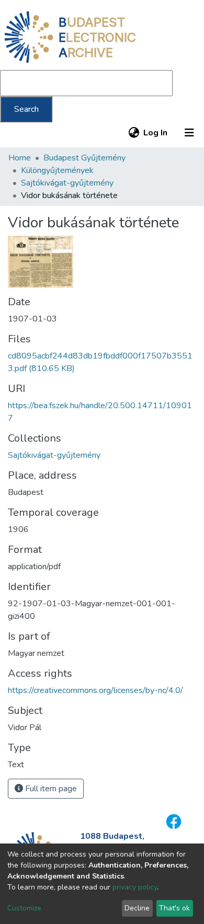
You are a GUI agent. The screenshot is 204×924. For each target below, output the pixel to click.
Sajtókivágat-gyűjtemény (67, 183)
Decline (137, 908)
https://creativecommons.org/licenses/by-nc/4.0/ (95, 690)
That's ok (174, 908)
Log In (155, 132)
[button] (133, 132)
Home (19, 158)
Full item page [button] (50, 788)
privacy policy (134, 887)
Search (26, 109)
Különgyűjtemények (57, 170)
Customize (24, 908)
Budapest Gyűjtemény (84, 158)
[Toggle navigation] (189, 132)
